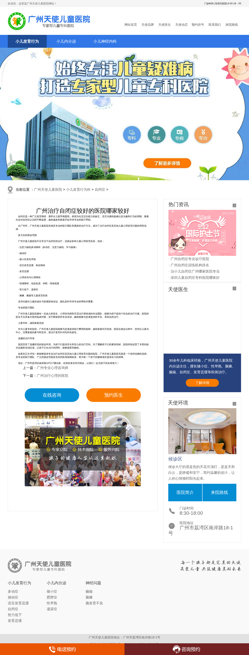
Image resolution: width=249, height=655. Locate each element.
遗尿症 (52, 609)
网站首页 (130, 24)
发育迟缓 (15, 621)
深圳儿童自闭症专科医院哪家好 (195, 278)
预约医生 (113, 395)
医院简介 (185, 492)
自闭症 (100, 190)
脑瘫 (89, 597)
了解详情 (202, 383)
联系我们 (215, 24)
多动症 (13, 591)
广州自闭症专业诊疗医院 (190, 259)
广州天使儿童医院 (48, 190)
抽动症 (13, 597)
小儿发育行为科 (78, 190)
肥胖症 (52, 597)
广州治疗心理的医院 (52, 376)
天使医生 (164, 24)
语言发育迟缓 (18, 603)
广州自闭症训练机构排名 (190, 265)
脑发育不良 (94, 603)
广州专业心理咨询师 (52, 368)
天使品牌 (147, 24)
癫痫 (89, 591)
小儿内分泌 (66, 41)
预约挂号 (198, 24)
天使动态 (181, 24)
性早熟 (52, 603)
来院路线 (231, 24)
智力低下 (15, 615)
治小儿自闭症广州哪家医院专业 (195, 271)
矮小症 (52, 591)
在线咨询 (52, 395)
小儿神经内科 (105, 41)
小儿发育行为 (27, 41)
